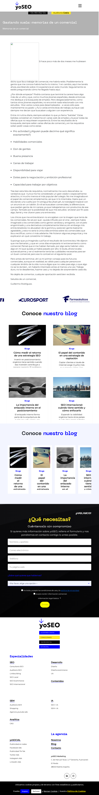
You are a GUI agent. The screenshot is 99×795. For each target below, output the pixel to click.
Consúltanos (46, 637)
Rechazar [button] (36, 791)
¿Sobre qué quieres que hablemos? (25, 575)
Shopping (14, 708)
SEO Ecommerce (17, 681)
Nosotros (56, 740)
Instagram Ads (16, 758)
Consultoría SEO (16, 666)
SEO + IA (54, 705)
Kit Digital (45, 647)
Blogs (27, 349)
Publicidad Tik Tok (17, 751)
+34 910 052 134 (38, 13)
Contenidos (57, 681)
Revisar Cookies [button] (50, 791)
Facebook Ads (16, 748)
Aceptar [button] (25, 791)
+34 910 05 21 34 (46, 642)
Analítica (14, 719)
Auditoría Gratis (47, 633)
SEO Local (14, 677)
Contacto (56, 748)
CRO (12, 723)
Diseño (54, 666)
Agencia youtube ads (19, 712)
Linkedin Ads (15, 762)
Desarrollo (56, 662)
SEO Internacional (17, 684)
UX (52, 673)
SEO (12, 662)
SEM (12, 700)
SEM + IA (54, 708)
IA (52, 700)
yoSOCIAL (15, 740)
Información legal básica (48, 598)
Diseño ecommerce (59, 670)
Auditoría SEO (16, 670)
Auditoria (61, 13)
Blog (53, 744)
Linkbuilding (15, 673)
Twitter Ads (14, 755)
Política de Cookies (76, 791)
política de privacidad (70, 590)
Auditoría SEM (16, 705)
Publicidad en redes (18, 744)
